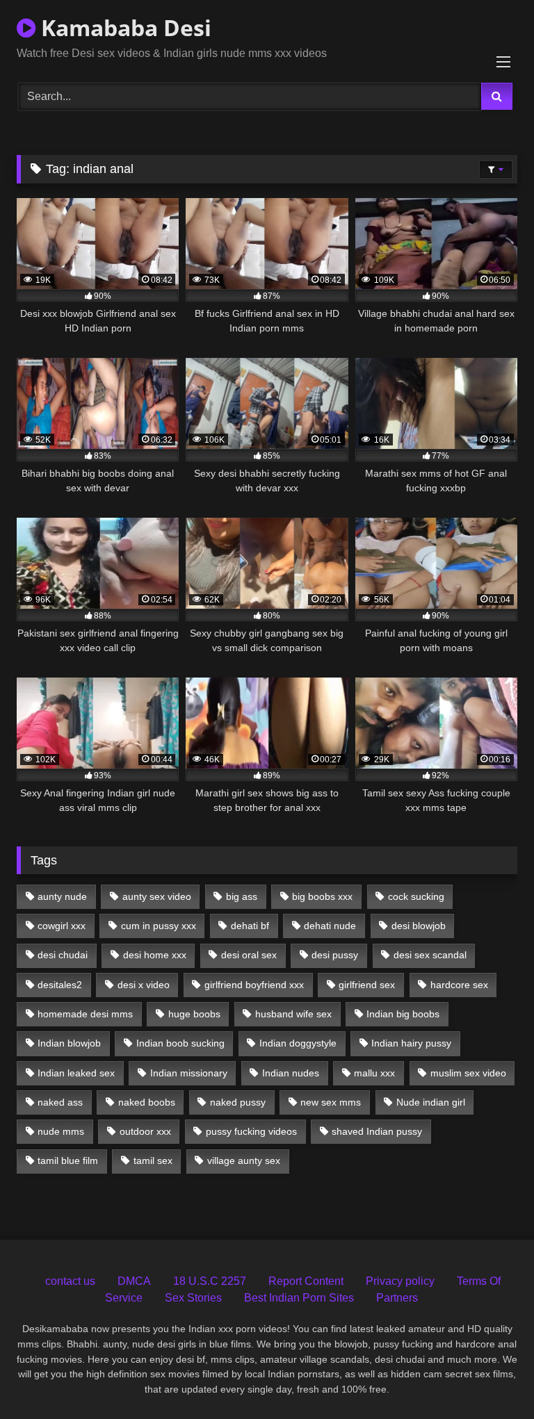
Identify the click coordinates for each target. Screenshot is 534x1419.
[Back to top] (491, 1377)
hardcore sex (459, 984)
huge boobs (194, 1013)
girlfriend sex (367, 984)
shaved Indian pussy (377, 1131)
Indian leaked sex (76, 1072)
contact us (70, 1281)
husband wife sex (293, 1013)
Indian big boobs (402, 1013)
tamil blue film (68, 1160)
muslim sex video (468, 1072)
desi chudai (63, 954)
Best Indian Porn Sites (299, 1298)
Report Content (305, 1281)
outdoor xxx (145, 1131)
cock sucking (416, 896)
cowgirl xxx (62, 925)
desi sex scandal (430, 954)
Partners (397, 1298)
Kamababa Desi (123, 27)
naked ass (60, 1102)
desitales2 (60, 984)
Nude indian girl (430, 1102)
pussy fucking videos (251, 1131)
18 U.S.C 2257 (209, 1281)
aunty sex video (156, 896)
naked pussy (238, 1102)
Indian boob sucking (180, 1043)
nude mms (61, 1131)
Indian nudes (290, 1072)
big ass (241, 896)
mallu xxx (374, 1072)
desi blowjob (418, 925)
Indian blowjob (69, 1043)
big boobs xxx (322, 896)
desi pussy (335, 954)
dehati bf (250, 925)
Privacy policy (400, 1281)
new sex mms (330, 1102)
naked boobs (146, 1102)
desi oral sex (249, 954)
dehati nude (330, 925)
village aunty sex (243, 1160)
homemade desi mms (85, 1013)
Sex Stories (193, 1298)
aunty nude (62, 896)
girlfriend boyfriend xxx (254, 984)
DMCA (134, 1281)
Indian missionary (188, 1072)
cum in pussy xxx (158, 925)
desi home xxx (154, 954)
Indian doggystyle (298, 1043)
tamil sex (153, 1160)
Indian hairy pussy (411, 1043)
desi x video (144, 984)
